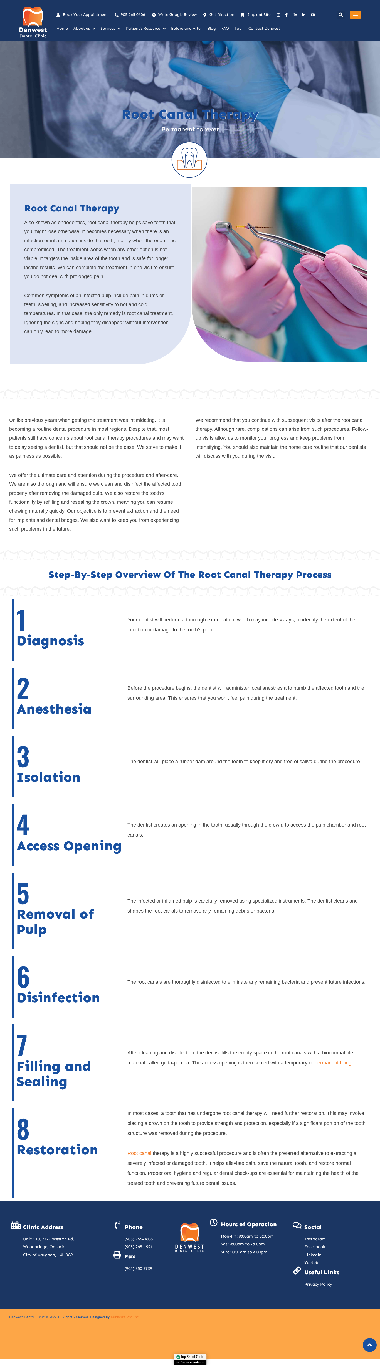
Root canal (139, 1153)
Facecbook (314, 1246)
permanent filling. (334, 1063)
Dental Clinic (32, 36)
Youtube (312, 1262)
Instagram (315, 1238)
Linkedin (313, 1254)
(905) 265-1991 (139, 1246)
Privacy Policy (318, 1284)
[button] (341, 15)
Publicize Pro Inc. (125, 1317)
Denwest (33, 30)
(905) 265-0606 (139, 1238)
